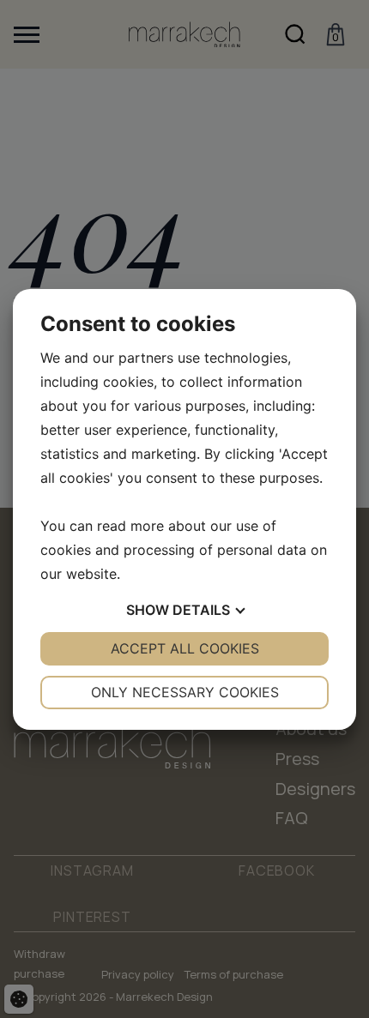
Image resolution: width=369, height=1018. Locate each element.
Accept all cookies (185, 648)
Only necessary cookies (185, 692)
